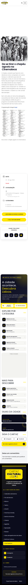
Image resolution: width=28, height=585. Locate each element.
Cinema (9, 205)
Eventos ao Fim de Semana (14, 206)
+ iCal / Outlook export (14, 219)
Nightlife (6, 524)
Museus (6, 531)
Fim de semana (21, 305)
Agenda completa (8, 306)
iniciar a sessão (11, 457)
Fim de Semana (8, 497)
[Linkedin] (16, 235)
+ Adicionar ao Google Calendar (14, 214)
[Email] (21, 235)
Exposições (7, 528)
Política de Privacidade (10, 567)
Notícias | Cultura (9, 539)
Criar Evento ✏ (8, 543)
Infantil (6, 509)
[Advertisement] (14, 21)
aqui (16, 107)
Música (6, 501)
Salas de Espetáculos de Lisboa (13, 535)
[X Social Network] (11, 235)
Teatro (6, 505)
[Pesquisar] (21, 2)
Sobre (7, 563)
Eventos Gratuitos (9, 516)
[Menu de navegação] (25, 3)
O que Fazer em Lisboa (11, 581)
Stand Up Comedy (9, 513)
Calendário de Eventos (10, 494)
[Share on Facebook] (6, 235)
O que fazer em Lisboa (13, 489)
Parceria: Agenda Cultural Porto (14, 574)
